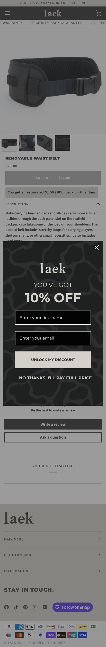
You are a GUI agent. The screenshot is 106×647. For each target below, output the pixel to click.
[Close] (97, 247)
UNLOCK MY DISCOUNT (53, 359)
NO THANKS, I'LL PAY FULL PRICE (55, 377)
